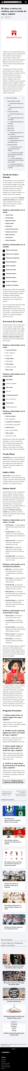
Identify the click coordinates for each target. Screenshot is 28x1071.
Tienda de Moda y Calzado (13, 101)
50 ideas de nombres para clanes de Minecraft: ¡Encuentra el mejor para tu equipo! (20, 793)
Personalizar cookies (5, 1063)
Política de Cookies (5, 1065)
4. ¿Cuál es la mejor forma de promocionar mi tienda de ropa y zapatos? (16, 165)
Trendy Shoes (11, 126)
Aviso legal (3, 1059)
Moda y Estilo (11, 128)
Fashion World (11, 130)
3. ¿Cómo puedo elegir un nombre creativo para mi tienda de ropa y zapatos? (16, 160)
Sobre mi (3, 1068)
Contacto (3, 1061)
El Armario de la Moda (13, 111)
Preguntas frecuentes (12, 144)
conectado (17, 943)
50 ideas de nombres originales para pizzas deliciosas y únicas (7, 793)
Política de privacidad (5, 1066)
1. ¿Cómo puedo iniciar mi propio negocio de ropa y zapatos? (15, 148)
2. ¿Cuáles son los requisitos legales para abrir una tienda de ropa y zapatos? (15, 154)
